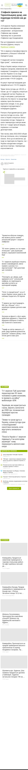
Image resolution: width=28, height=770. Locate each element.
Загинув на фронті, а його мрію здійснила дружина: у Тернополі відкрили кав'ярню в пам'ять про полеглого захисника (14, 319)
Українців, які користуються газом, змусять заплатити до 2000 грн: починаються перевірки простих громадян (14, 410)
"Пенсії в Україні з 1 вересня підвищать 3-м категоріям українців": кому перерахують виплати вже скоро (14, 442)
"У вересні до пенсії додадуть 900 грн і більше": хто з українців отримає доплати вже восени (14, 306)
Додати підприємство (14, 488)
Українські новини (8, 47)
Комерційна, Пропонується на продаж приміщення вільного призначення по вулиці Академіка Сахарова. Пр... (13, 646)
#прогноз (7, 159)
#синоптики (13, 159)
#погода (3, 159)
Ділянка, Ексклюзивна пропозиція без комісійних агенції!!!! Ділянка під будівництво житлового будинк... (12, 618)
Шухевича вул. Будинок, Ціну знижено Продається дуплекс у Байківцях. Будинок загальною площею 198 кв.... (13, 674)
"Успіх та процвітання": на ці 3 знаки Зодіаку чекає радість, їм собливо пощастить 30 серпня (14, 294)
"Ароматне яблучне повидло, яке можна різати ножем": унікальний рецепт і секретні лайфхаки (13, 238)
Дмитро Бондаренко (9, 163)
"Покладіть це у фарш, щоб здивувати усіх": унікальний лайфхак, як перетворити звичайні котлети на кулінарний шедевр (12, 281)
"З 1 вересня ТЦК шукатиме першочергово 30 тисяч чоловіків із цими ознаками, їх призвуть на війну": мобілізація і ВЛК (14, 396)
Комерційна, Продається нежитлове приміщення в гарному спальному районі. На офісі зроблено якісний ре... (13, 562)
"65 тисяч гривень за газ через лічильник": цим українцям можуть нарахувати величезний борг (14, 252)
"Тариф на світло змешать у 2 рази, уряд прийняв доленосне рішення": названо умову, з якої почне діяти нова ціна (14, 332)
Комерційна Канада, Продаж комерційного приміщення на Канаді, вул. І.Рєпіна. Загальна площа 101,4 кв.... (13, 590)
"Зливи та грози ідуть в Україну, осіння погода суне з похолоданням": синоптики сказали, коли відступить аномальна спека (13, 426)
